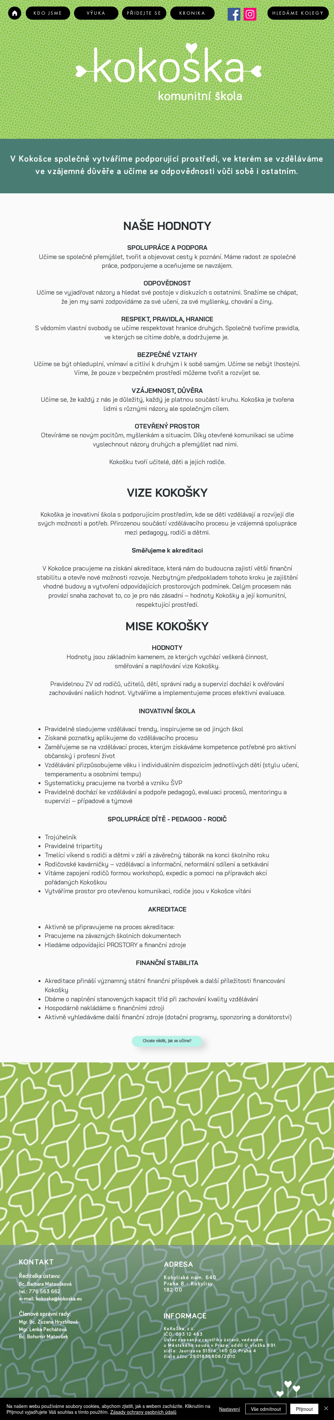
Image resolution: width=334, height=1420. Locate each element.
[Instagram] (250, 14)
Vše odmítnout (266, 1409)
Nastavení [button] (229, 1409)
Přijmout (304, 1409)
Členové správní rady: (45, 1314)
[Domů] (14, 13)
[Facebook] (234, 14)
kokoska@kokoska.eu (59, 1298)
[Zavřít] (326, 1409)
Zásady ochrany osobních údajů (143, 1412)
